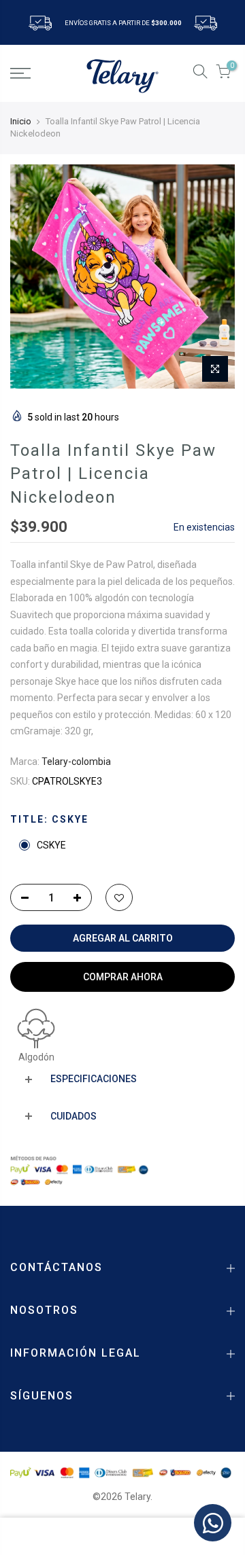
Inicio (20, 121)
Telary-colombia (76, 761)
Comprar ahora (123, 976)
